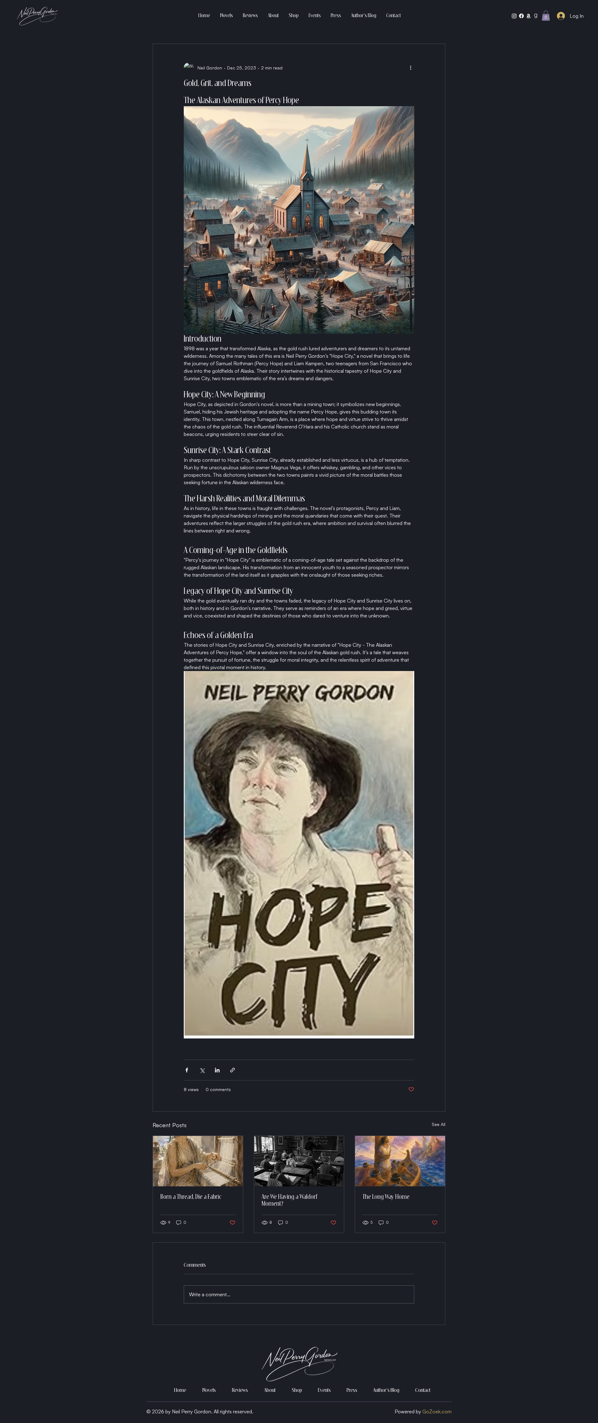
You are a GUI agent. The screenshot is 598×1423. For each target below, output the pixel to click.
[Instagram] (514, 16)
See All (438, 1124)
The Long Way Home (386, 1197)
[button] (546, 16)
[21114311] (536, 16)
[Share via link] (232, 1070)
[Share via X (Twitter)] (202, 1070)
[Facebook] (521, 16)
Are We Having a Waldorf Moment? (289, 1200)
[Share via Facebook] (187, 1070)
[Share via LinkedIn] (217, 1070)
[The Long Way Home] (400, 1161)
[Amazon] (528, 16)
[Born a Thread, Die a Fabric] (198, 1161)
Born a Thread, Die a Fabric (190, 1197)
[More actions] (410, 67)
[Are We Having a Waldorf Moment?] (299, 1161)
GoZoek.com (437, 1411)
